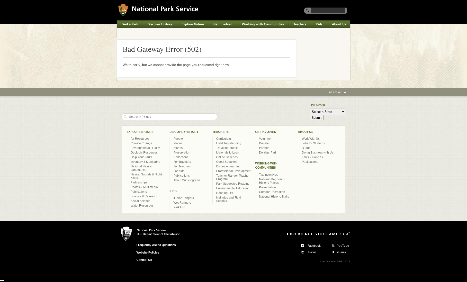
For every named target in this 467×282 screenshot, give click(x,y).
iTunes (341, 252)
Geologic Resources (144, 152)
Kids (314, 23)
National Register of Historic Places (272, 181)
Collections (180, 157)
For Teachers (182, 166)
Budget (306, 148)
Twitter (311, 252)
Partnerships (139, 182)
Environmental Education (233, 188)
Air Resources (140, 138)
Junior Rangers (183, 198)
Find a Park (126, 23)
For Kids (178, 171)
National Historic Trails (274, 196)
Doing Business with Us (317, 152)
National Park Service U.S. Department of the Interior (153, 5)
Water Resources (142, 205)
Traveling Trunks (227, 148)
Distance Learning (228, 166)
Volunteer (265, 138)
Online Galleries (227, 157)
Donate (264, 143)
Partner (264, 148)
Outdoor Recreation (272, 192)
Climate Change (141, 143)
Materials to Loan (227, 152)
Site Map (337, 92)
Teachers (296, 23)
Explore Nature (188, 23)
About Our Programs (186, 180)
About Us (334, 23)
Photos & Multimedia (144, 187)
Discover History (155, 23)
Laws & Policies (312, 157)
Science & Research (144, 196)
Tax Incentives (268, 174)
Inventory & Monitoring (145, 162)
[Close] (2, 280)
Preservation (181, 152)
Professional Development (233, 171)
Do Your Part (267, 152)
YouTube (343, 245)
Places (177, 143)
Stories (178, 148)
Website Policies (147, 252)
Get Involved (218, 23)
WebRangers (182, 202)
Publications (139, 191)
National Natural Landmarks (141, 168)
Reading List (224, 193)
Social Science (140, 201)
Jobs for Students (313, 143)
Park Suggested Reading (233, 183)
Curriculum (223, 138)
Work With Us (311, 138)
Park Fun (179, 207)
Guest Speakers (226, 162)
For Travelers (182, 162)
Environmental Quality (145, 148)
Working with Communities (257, 23)
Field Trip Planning (228, 143)
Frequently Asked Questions (156, 245)
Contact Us (144, 260)
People (178, 138)
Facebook (314, 245)
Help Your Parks (141, 157)
